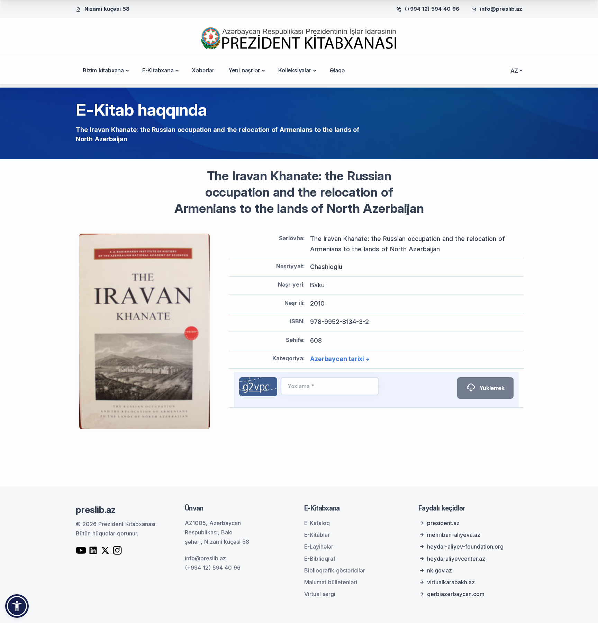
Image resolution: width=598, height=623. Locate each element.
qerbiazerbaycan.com (455, 593)
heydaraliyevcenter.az (456, 558)
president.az (443, 523)
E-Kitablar (317, 534)
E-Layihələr (318, 546)
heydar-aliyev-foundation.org (465, 546)
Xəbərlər (203, 70)
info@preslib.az (501, 9)
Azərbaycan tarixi (337, 358)
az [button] (514, 70)
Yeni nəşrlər (244, 70)
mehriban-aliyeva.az (453, 534)
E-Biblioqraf (319, 558)
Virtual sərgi (319, 593)
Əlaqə (337, 70)
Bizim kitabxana (103, 70)
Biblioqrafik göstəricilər (334, 570)
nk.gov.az (439, 570)
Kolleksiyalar (294, 70)
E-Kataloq (317, 523)
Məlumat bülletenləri (330, 582)
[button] (17, 606)
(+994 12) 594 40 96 (432, 9)
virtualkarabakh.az (451, 582)
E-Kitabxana (158, 70)
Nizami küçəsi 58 (106, 9)
